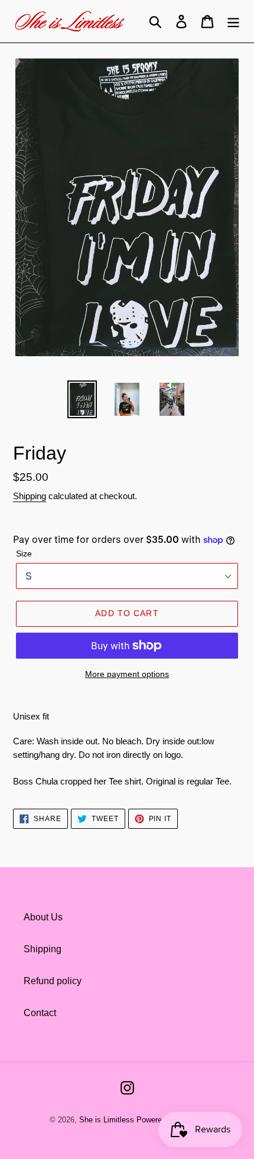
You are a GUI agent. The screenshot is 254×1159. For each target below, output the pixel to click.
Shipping (29, 496)
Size (24, 553)
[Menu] (233, 21)
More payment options (127, 674)
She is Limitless (106, 1119)
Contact (40, 1013)
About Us (43, 917)
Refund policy (53, 981)
